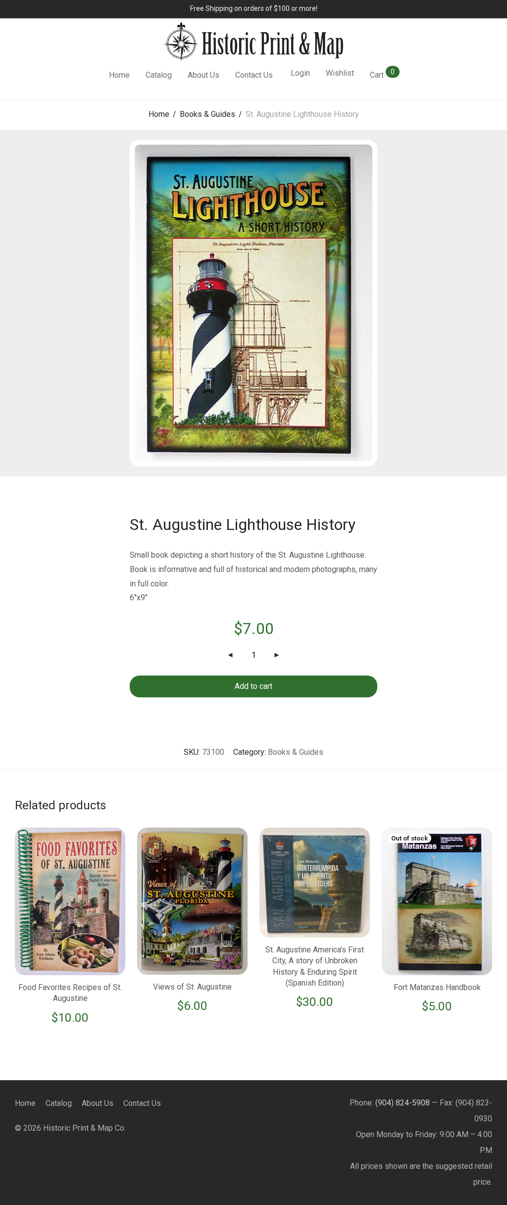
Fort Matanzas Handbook (437, 987)
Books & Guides (207, 114)
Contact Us (254, 75)
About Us (203, 75)
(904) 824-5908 (402, 1102)
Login (300, 73)
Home (119, 75)
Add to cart (253, 686)
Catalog (159, 75)
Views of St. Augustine (192, 987)
